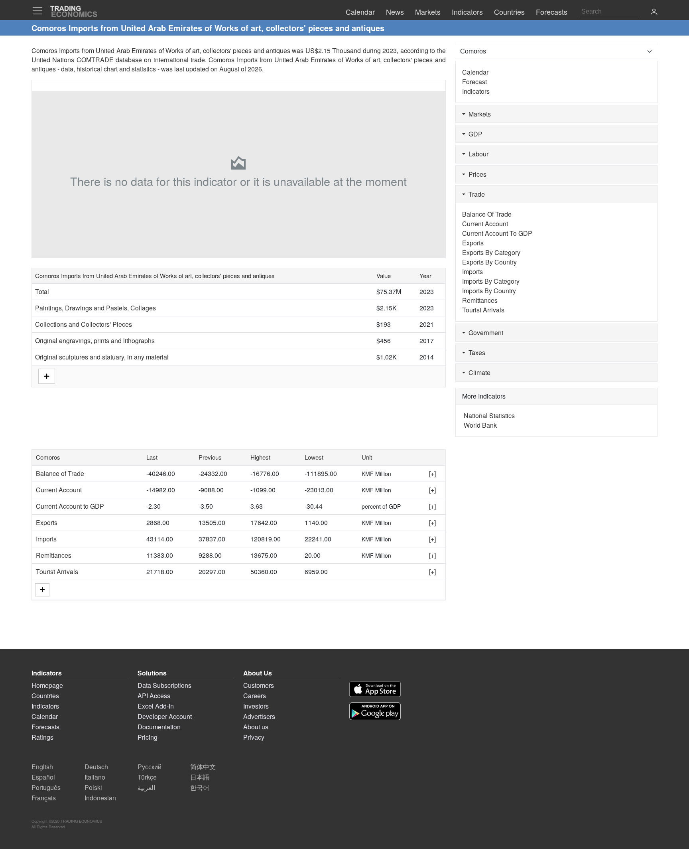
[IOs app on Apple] (375, 689)
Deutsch (96, 766)
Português (46, 787)
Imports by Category (491, 281)
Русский (149, 766)
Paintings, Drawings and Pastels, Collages (95, 307)
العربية (146, 787)
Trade (475, 194)
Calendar (475, 72)
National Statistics (489, 415)
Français (43, 797)
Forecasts (45, 726)
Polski (93, 787)
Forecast (474, 81)
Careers (254, 695)
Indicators (476, 91)
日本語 (199, 777)
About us (255, 726)
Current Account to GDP (70, 506)
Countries (45, 695)
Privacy (253, 737)
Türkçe (147, 777)
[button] (654, 12)
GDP (473, 133)
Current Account (59, 489)
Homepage (47, 685)
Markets (478, 113)
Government (484, 332)
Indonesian (100, 797)
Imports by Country (489, 290)
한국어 (199, 787)
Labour (476, 153)
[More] (42, 589)
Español (43, 777)
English (42, 766)
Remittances (53, 555)
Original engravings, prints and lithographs (95, 340)
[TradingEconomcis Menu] (39, 10)
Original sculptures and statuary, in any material (102, 356)
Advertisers (259, 716)
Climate (477, 372)
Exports (46, 522)
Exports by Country (489, 262)
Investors (256, 706)
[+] (432, 473)
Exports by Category (491, 252)
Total (42, 291)
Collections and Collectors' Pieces (83, 324)
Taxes (475, 352)
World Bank (480, 425)
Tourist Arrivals (57, 571)
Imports (46, 538)
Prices (475, 174)
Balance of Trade (60, 473)
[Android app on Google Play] (375, 711)
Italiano (95, 777)
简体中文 (203, 766)
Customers (258, 685)
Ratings (42, 737)
